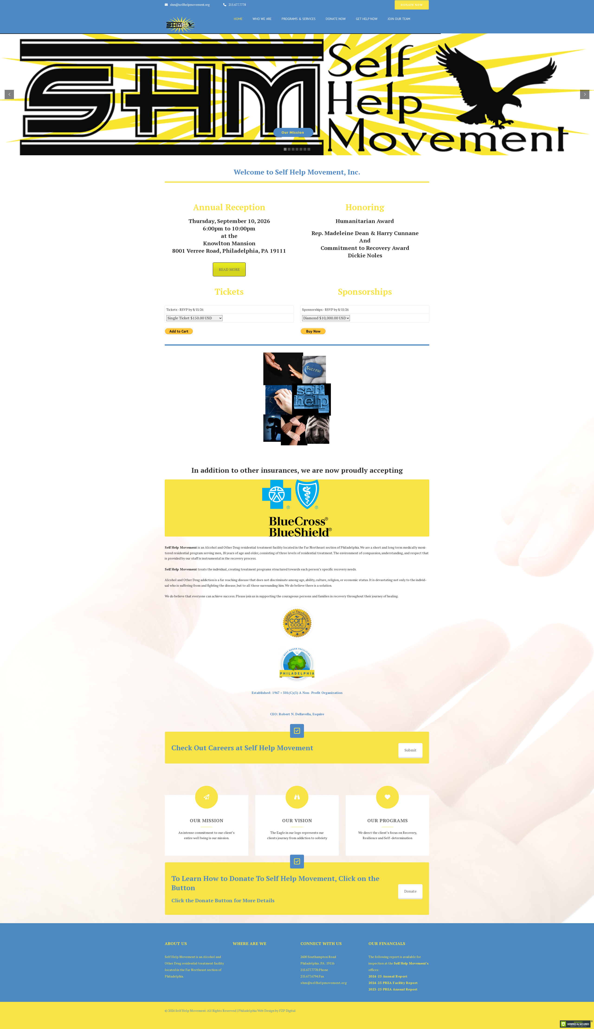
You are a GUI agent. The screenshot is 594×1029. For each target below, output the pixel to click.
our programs (387, 820)
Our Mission (206, 820)
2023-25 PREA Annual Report (393, 989)
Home (238, 19)
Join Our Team (399, 19)
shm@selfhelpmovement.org (190, 5)
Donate (410, 891)
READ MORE (229, 269)
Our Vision (297, 820)
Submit (410, 750)
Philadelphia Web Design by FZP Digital (267, 1010)
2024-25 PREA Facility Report (393, 982)
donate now (412, 4)
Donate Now (336, 19)
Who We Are (262, 19)
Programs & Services (299, 19)
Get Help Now (367, 19)
